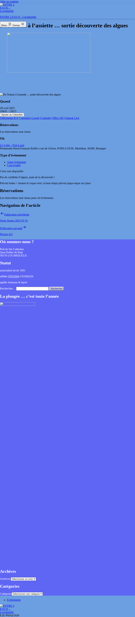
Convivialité (14, 165)
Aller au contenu (9, 1)
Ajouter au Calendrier (12, 114)
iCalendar (45, 118)
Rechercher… (7, 288)
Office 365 (58, 118)
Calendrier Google (29, 118)
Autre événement (16, 162)
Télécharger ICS (9, 118)
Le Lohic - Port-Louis (12, 145)
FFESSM (13, 276)
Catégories (6, 593)
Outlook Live (71, 118)
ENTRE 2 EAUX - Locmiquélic (18, 16)
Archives (5, 578)
